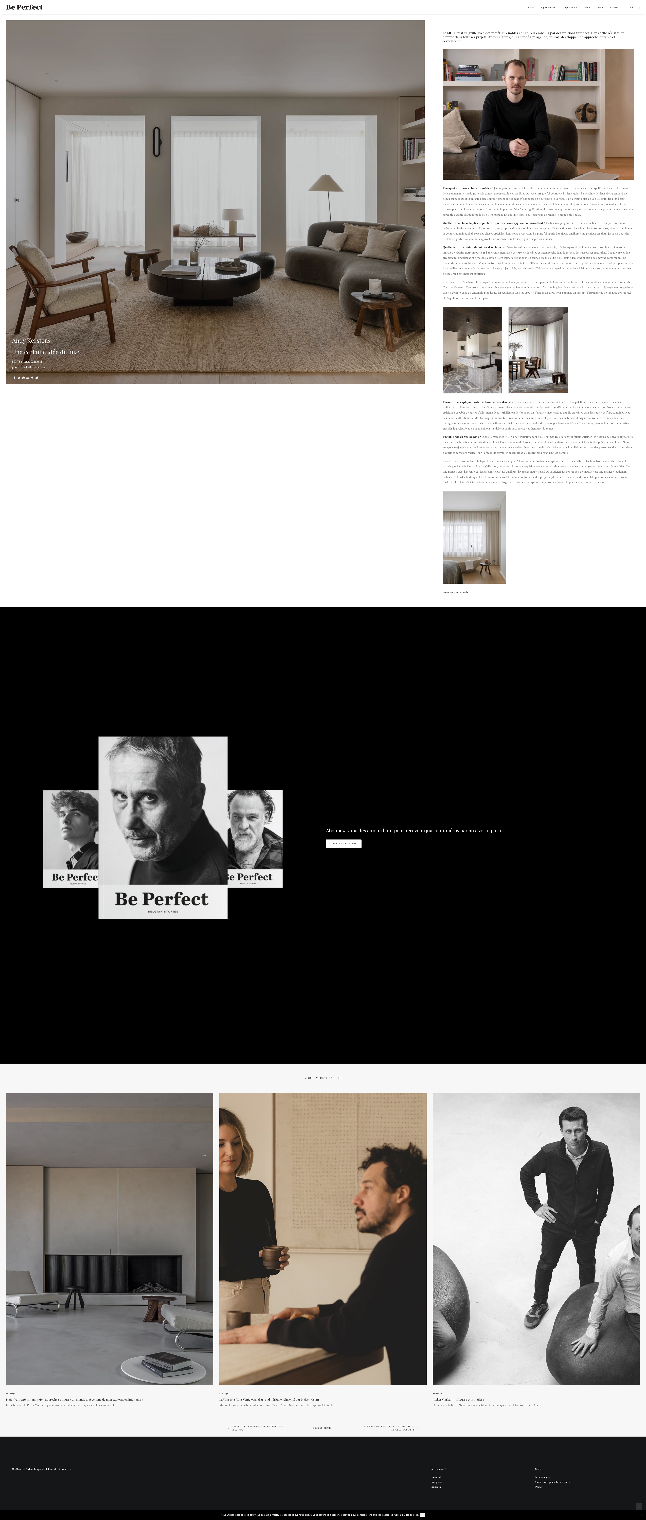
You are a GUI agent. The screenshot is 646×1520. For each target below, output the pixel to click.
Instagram (436, 1482)
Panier (538, 1487)
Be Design (10, 1394)
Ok (422, 1514)
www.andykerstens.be (456, 592)
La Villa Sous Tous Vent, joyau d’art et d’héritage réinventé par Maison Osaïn (269, 1399)
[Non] (641, 1515)
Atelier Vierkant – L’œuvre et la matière (458, 1399)
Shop (587, 7)
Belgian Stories (547, 7)
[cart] (637, 7)
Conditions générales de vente (552, 1482)
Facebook (436, 1477)
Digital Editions (571, 7)
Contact (614, 7)
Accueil (530, 7)
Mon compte (542, 1477)
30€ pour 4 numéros (343, 843)
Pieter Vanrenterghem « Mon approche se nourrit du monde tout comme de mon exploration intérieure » (75, 1399)
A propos (600, 7)
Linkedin (436, 1487)
